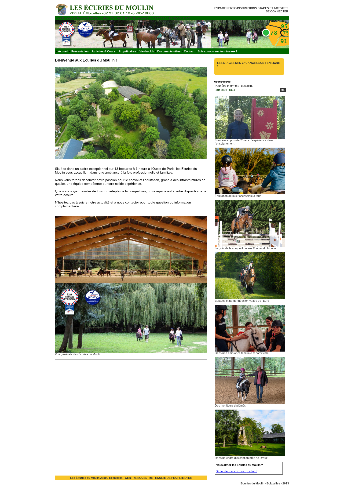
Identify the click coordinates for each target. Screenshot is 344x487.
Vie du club (146, 51)
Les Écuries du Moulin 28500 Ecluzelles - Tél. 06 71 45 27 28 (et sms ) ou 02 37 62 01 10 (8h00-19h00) (123, 18)
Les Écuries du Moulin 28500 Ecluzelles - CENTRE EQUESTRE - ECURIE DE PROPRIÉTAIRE (131, 478)
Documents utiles (169, 51)
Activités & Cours (103, 51)
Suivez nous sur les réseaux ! (217, 51)
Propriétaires (127, 51)
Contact (189, 51)
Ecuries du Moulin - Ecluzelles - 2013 (265, 483)
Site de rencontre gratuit (236, 471)
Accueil (63, 51)
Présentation (79, 51)
